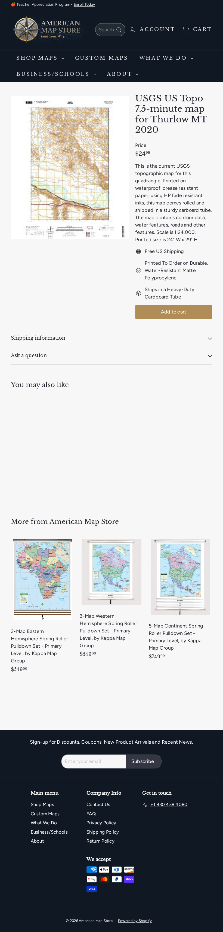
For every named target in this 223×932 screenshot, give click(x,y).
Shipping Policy (102, 832)
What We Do (164, 58)
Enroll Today (84, 4)
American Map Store (84, 522)
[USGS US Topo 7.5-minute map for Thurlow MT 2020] (25, 449)
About (120, 74)
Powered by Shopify (135, 921)
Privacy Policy (101, 822)
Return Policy (100, 841)
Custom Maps (101, 58)
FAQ (91, 813)
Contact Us (98, 804)
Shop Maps (38, 58)
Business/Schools (54, 74)
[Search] (118, 29)
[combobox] (110, 29)
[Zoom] (70, 167)
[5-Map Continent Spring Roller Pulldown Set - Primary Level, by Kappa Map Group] (180, 601)
